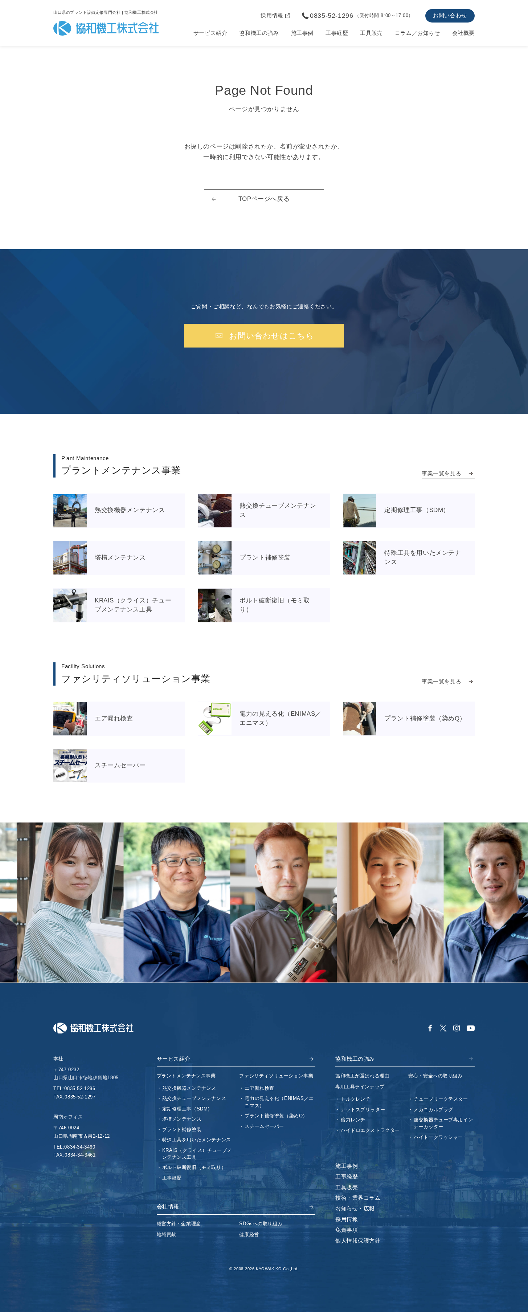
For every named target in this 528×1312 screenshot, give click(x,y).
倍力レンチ (353, 1119)
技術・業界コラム (358, 1198)
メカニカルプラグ (433, 1109)
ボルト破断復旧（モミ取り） (194, 1167)
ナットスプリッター (363, 1109)
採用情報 (346, 1219)
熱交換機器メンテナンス (189, 1088)
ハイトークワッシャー (438, 1137)
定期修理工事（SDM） (187, 1109)
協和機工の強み (259, 33)
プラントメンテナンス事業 (186, 1076)
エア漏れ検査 (259, 1088)
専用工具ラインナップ (360, 1086)
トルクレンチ (356, 1099)
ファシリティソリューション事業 (276, 1076)
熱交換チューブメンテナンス (194, 1098)
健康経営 (249, 1234)
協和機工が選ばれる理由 (362, 1076)
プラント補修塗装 (182, 1129)
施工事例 (302, 33)
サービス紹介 (210, 33)
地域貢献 (166, 1234)
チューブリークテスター (441, 1099)
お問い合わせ (450, 16)
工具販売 (371, 33)
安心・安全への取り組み (435, 1076)
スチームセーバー (264, 1126)
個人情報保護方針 (358, 1241)
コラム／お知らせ (417, 33)
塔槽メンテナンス (182, 1119)
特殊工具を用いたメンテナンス (196, 1139)
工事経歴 (337, 33)
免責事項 (346, 1230)
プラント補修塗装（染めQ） (276, 1115)
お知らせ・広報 (355, 1208)
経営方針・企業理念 (179, 1223)
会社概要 (463, 33)
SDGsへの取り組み (260, 1223)
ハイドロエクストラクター (370, 1130)
